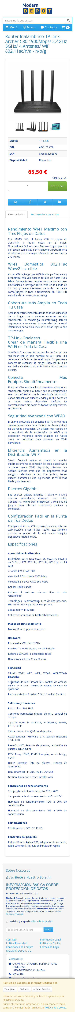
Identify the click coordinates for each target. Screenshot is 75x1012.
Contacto (50, 27)
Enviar (48, 929)
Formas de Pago (49, 947)
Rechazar (24, 989)
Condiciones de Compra (19, 947)
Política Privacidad (16, 943)
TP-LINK (44, 140)
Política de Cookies (55, 1007)
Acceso (30, 27)
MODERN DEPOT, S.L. (18, 950)
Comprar (57, 186)
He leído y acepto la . (31, 921)
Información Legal (50, 939)
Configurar (10, 989)
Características (16, 214)
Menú (13, 27)
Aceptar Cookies (41, 989)
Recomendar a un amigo (45, 214)
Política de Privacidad (14, 914)
